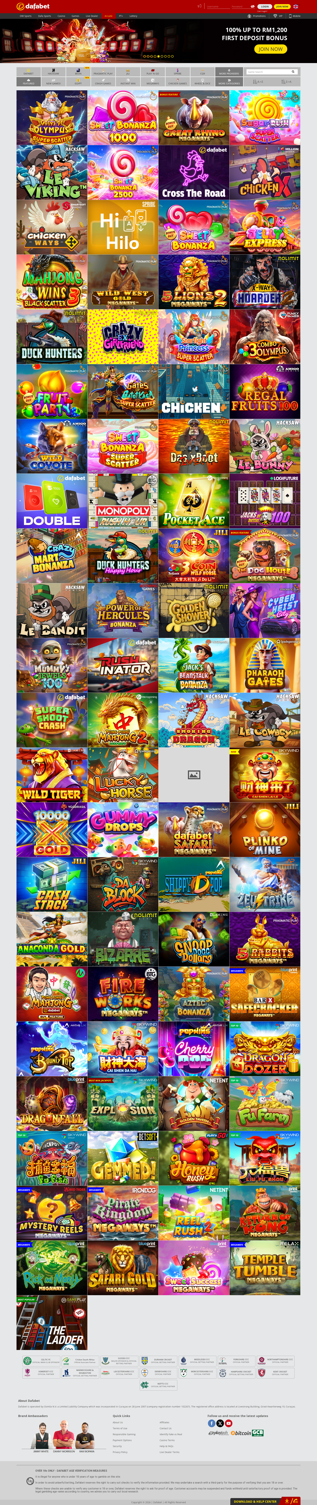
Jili (128, 73)
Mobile (296, 16)
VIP (280, 16)
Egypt (82, 81)
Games (75, 16)
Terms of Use (120, 1428)
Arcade (108, 16)
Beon (82, 71)
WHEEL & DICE (202, 83)
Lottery (133, 16)
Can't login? (262, 11)
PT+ (121, 16)
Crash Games (103, 83)
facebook (212, 1423)
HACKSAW (53, 73)
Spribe (177, 73)
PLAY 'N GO (153, 73)
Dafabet (29, 73)
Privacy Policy (120, 1452)
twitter (220, 1423)
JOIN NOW (282, 6)
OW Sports (26, 16)
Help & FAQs (166, 1446)
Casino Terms (167, 1440)
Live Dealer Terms (169, 1452)
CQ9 (202, 73)
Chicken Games (177, 83)
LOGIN (265, 6)
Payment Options (122, 1440)
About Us (118, 1422)
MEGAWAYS (153, 83)
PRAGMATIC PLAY (103, 73)
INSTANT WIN (128, 83)
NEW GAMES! (53, 83)
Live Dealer (92, 16)
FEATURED (28, 83)
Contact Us (166, 1428)
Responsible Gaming (124, 1434)
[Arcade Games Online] (33, 6)
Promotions (259, 16)
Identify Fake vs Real (171, 1434)
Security (117, 1446)
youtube (228, 1423)
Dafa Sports (44, 16)
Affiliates (164, 1422)
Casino (61, 16)
